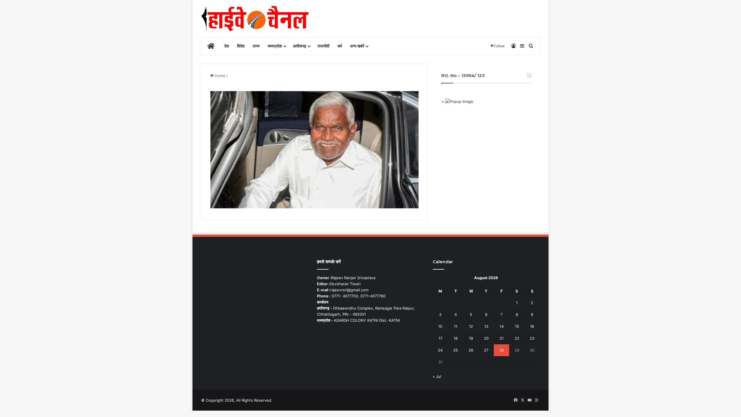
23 (532, 338)
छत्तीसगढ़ (299, 45)
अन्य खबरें (357, 45)
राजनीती (323, 45)
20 (486, 338)
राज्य (256, 45)
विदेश (241, 45)
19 (471, 338)
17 (440, 338)
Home (219, 75)
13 (486, 326)
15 (517, 326)
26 (471, 350)
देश (226, 45)
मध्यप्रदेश (275, 45)
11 (455, 326)
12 (471, 326)
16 (532, 326)
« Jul (437, 376)
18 (456, 338)
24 (440, 350)
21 (502, 338)
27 (486, 350)
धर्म (340, 45)
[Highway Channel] (254, 18)
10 (440, 326)
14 (502, 326)
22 (517, 338)
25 (455, 350)
